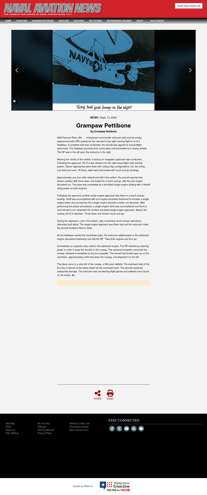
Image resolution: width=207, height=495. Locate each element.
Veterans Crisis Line (79, 423)
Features (79, 20)
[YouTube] (126, 428)
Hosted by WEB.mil (83, 486)
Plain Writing (12, 433)
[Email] (141, 428)
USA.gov (42, 426)
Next (190, 70)
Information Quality (79, 426)
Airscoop (64, 20)
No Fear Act (44, 423)
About (139, 20)
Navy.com (11, 429)
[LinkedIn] (134, 428)
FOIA (8, 426)
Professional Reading (119, 20)
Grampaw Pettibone (43, 20)
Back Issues (157, 20)
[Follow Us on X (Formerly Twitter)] (119, 428)
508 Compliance (46, 429)
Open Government (78, 429)
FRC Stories (95, 20)
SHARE (97, 398)
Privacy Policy (45, 433)
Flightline (21, 20)
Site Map (10, 423)
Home (8, 20)
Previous (17, 70)
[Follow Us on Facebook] (112, 428)
